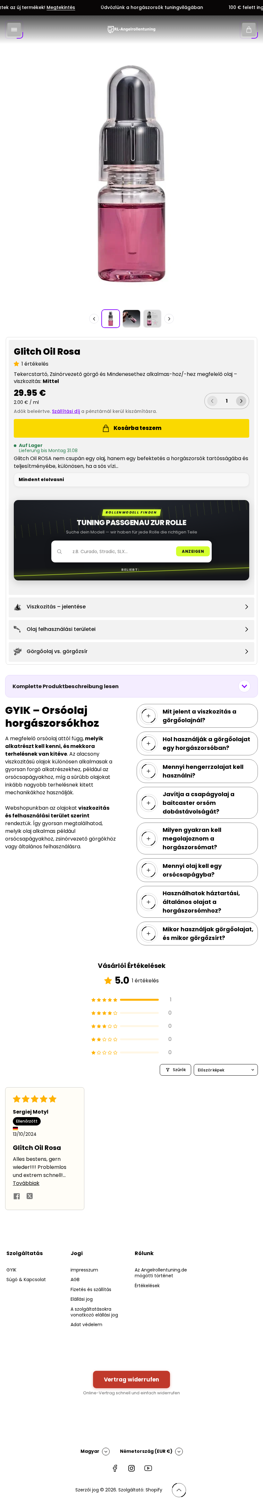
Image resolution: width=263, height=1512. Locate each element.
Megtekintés (50, 8)
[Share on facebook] (17, 1197)
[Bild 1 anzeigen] (110, 318)
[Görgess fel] (179, 1490)
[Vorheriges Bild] (94, 318)
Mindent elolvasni (41, 479)
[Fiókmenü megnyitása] (14, 30)
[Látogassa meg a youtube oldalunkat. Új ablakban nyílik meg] (148, 1468)
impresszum (84, 1270)
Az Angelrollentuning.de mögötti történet (161, 1273)
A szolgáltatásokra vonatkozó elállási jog (94, 1312)
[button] (17, 364)
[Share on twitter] (29, 1197)
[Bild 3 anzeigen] (152, 318)
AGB (75, 1279)
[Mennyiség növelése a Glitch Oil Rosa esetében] (241, 401)
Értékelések (147, 1285)
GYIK (11, 1270)
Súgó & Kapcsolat (26, 1279)
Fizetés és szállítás (91, 1289)
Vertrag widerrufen (131, 1379)
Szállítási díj (66, 411)
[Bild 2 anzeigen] (131, 318)
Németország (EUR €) (146, 1451)
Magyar (90, 1451)
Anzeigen (193, 551)
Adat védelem (86, 1324)
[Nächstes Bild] (169, 318)
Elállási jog (82, 1299)
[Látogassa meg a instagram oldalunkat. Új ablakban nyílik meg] (131, 1468)
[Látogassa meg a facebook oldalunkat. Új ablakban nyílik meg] (114, 1468)
